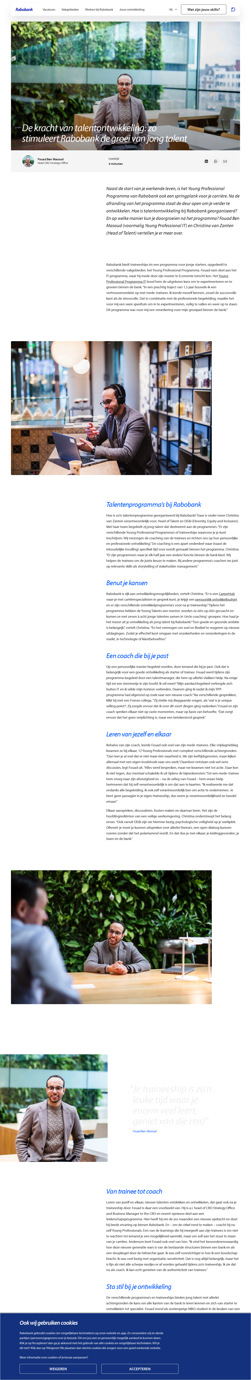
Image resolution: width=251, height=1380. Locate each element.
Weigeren (58, 1368)
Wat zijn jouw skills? (203, 9)
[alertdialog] (125, 1346)
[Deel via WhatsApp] (216, 161)
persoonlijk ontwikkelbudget (216, 599)
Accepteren (140, 1368)
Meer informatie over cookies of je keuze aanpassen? (54, 1357)
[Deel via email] (225, 161)
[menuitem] (49, 9)
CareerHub (227, 593)
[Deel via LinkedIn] (206, 161)
